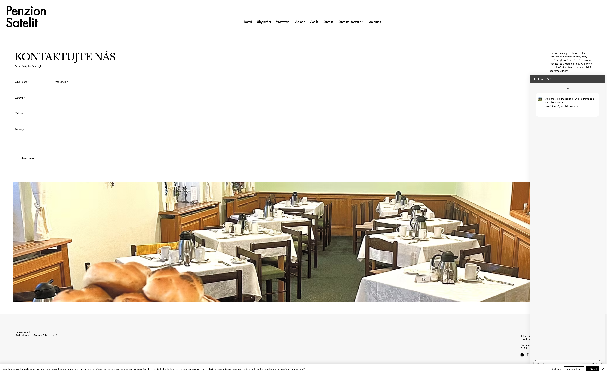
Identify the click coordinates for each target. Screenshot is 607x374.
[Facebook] (522, 355)
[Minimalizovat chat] (598, 78)
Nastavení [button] (556, 369)
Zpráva (19, 97)
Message (20, 129)
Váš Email (60, 82)
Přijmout (593, 369)
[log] (567, 220)
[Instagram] (528, 355)
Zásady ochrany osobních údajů (289, 369)
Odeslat (19, 113)
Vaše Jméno (21, 82)
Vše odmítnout (574, 369)
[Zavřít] (603, 368)
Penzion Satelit (26, 16)
